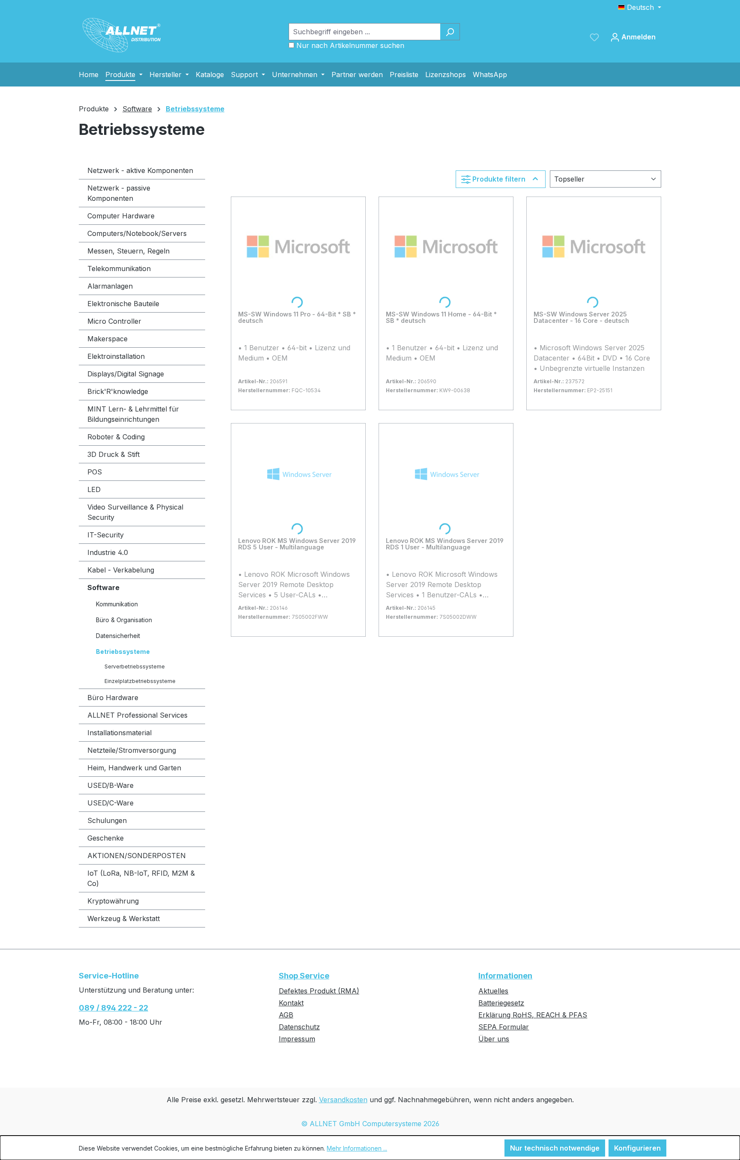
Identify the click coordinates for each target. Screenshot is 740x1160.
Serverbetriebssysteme (134, 666)
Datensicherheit (118, 635)
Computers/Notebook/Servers (137, 233)
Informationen (505, 975)
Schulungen (107, 820)
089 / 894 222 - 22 (113, 1007)
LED (94, 489)
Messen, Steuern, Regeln (128, 251)
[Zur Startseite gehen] (121, 35)
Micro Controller (114, 321)
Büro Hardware (112, 697)
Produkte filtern (499, 179)
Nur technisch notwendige (555, 1148)
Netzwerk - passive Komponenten (118, 193)
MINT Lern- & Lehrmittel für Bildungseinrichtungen (133, 414)
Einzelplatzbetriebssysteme (140, 681)
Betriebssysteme (123, 651)
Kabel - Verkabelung (120, 570)
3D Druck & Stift (113, 454)
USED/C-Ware (110, 803)
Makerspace (107, 338)
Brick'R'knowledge (117, 391)
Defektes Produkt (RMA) (319, 991)
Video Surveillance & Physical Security (135, 512)
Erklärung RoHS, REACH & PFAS (532, 1015)
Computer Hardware (121, 216)
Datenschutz (299, 1027)
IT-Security (105, 535)
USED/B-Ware (110, 785)
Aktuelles (493, 991)
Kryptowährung (113, 901)
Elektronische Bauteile (123, 303)
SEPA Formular (503, 1027)
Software (103, 587)
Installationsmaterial (119, 732)
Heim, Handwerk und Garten (134, 767)
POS (94, 472)
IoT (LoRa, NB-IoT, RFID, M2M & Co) (141, 878)
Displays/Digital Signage (125, 374)
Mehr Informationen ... (357, 1148)
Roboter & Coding (116, 436)
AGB (286, 1015)
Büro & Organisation (124, 619)
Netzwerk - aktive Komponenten (140, 170)
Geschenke (105, 838)
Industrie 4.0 (107, 552)
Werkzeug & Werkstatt (123, 918)
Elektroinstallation (116, 356)
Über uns (493, 1039)
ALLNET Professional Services (137, 715)
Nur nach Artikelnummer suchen (350, 45)
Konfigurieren (637, 1148)
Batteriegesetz (501, 1003)
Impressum (297, 1039)
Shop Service (304, 975)
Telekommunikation (119, 268)
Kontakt (291, 1003)
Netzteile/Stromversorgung (131, 750)
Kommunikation (117, 604)
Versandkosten (343, 1099)
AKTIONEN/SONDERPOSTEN (136, 855)
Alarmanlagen (110, 286)
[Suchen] (450, 31)
